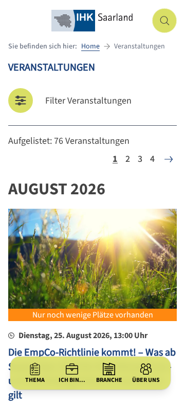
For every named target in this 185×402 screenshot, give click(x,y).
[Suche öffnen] (164, 20)
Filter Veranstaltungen (88, 100)
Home (90, 46)
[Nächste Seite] (168, 159)
